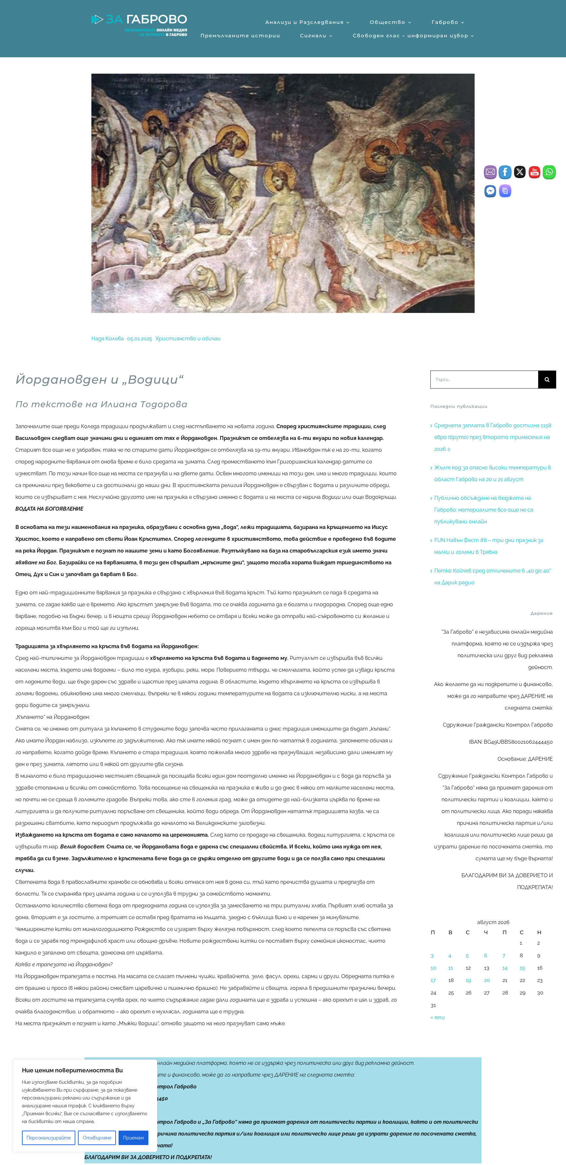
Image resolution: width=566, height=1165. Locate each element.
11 (450, 968)
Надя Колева (107, 339)
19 (468, 980)
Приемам (133, 1137)
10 (433, 968)
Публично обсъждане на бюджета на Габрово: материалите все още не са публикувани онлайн (483, 510)
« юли (437, 1017)
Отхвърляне (97, 1137)
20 (487, 980)
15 (522, 968)
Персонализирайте (49, 1137)
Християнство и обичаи (188, 339)
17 (433, 980)
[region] (85, 1106)
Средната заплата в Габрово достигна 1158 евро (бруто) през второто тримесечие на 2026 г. (492, 437)
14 (505, 968)
